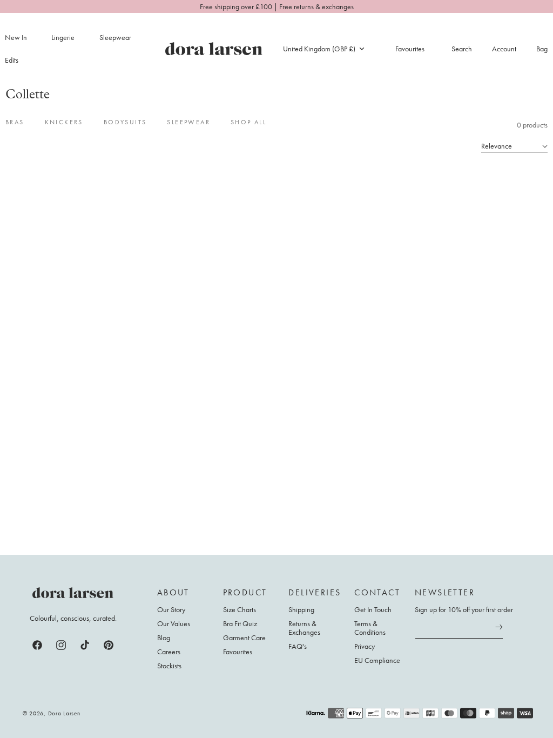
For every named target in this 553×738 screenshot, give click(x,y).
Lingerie (63, 37)
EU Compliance (377, 660)
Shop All (248, 122)
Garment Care (244, 637)
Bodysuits (125, 122)
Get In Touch (373, 609)
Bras (14, 122)
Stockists (169, 665)
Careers (168, 651)
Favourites (237, 651)
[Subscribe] (499, 627)
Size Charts (239, 609)
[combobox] (323, 48)
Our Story (171, 609)
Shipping (301, 609)
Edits (11, 60)
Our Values (173, 623)
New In (16, 37)
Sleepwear (115, 37)
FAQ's (297, 646)
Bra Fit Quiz (240, 623)
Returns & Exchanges (304, 628)
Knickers (64, 122)
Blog (163, 637)
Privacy (364, 646)
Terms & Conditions (370, 628)
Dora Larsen (64, 713)
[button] (69, 37)
